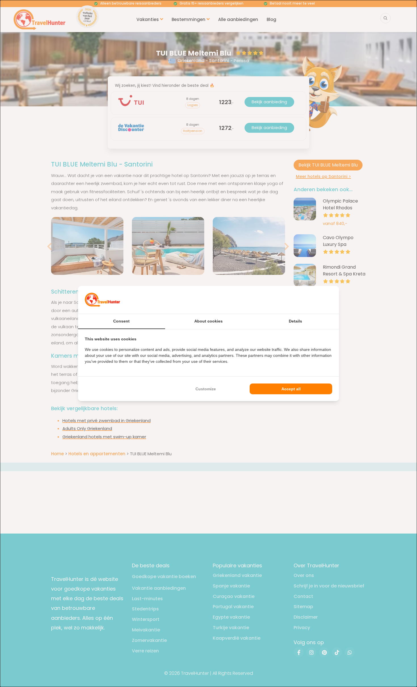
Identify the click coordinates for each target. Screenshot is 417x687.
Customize (205, 389)
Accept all (291, 389)
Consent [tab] (121, 321)
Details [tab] (295, 321)
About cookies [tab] (208, 321)
